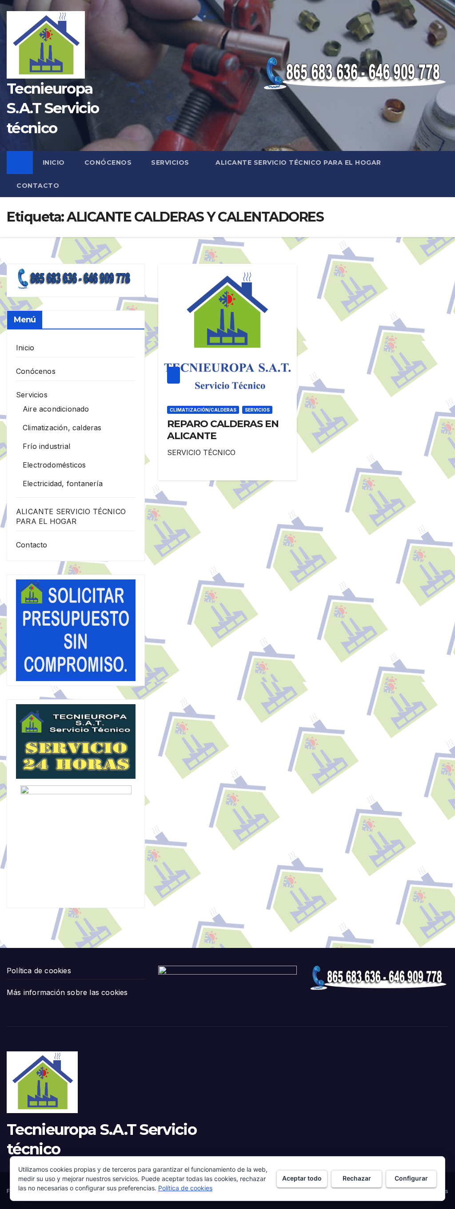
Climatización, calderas (62, 427)
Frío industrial (46, 446)
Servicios (171, 162)
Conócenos (108, 162)
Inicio (54, 162)
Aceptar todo (302, 1178)
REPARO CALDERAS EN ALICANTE (222, 429)
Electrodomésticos (54, 464)
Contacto (37, 186)
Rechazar (357, 1178)
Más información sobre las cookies (67, 992)
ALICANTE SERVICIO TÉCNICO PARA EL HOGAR (298, 162)
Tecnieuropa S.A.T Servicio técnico (53, 107)
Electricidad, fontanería (63, 483)
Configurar (411, 1178)
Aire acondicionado (56, 408)
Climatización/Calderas (203, 409)
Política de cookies (39, 970)
